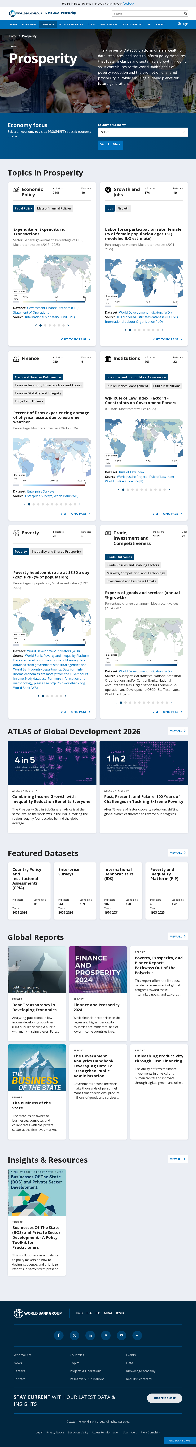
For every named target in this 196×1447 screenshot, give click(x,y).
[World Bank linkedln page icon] (90, 1335)
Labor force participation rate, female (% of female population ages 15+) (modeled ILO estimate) (143, 234)
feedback (128, 3)
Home (13, 24)
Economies (29, 24)
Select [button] (105, 132)
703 (147, 362)
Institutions (127, 358)
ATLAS (92, 24)
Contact (19, 1379)
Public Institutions (166, 386)
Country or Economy (112, 125)
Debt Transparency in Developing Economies (34, 1007)
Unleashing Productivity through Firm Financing (159, 1058)
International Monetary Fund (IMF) (50, 317)
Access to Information (105, 1432)
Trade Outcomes (119, 557)
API (149, 24)
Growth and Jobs (127, 192)
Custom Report (132, 24)
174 (147, 193)
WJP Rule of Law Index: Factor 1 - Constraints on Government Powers (140, 400)
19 (83, 193)
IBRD (79, 1313)
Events (131, 1355)
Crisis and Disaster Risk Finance (38, 377)
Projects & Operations (85, 1371)
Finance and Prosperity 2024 (96, 1007)
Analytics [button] (107, 24)
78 (54, 536)
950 (55, 362)
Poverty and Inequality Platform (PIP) (164, 874)
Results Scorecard (139, 1379)
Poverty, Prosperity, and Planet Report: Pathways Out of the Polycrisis (159, 965)
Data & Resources (71, 24)
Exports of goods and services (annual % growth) (142, 595)
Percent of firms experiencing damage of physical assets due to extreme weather (51, 417)
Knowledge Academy (140, 1371)
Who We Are (23, 1355)
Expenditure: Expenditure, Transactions (39, 231)
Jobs (110, 208)
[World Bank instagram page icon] (106, 1335)
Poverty (30, 532)
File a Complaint (150, 1432)
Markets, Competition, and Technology (136, 573)
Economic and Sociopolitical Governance (136, 377)
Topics (74, 1363)
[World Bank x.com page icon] (74, 1335)
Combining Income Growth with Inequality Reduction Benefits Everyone (51, 799)
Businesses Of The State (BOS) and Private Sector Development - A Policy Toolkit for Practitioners (36, 1237)
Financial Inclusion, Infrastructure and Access (48, 385)
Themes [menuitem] (46, 24)
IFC (98, 1313)
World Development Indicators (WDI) (145, 312)
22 (174, 362)
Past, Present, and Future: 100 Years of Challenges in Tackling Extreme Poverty (143, 799)
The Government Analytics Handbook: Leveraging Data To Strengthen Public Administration (94, 1065)
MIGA (108, 1313)
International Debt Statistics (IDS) (119, 874)
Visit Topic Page (74, 339)
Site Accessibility (78, 1432)
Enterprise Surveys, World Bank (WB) (51, 496)
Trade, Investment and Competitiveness (132, 537)
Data (129, 1363)
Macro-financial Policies (54, 208)
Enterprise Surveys (40, 491)
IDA (89, 1313)
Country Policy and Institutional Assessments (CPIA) (26, 878)
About (160, 24)
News (18, 1363)
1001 (156, 536)
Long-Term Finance (29, 401)
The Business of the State (31, 1105)
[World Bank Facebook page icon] (59, 1335)
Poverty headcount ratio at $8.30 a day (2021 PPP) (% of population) (51, 575)
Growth (123, 208)
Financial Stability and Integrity (38, 393)
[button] (36, 325)
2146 (56, 193)
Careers (19, 1371)
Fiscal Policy (23, 208)
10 (174, 193)
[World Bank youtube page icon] (121, 1335)
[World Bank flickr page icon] (137, 1335)
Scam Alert (130, 1432)
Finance (30, 358)
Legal (39, 1432)
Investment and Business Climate (131, 581)
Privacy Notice (55, 1432)
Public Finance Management (127, 386)
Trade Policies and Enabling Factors (133, 565)
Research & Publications (87, 1379)
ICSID (120, 1313)
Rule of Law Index (131, 472)
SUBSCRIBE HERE (165, 1398)
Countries (77, 1355)
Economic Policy (32, 192)
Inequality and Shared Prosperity (56, 551)
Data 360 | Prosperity (60, 13)
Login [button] (184, 24)
